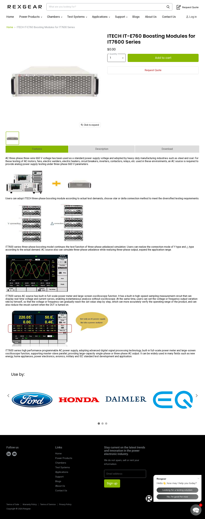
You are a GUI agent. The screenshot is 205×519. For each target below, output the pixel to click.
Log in (193, 16)
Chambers (54, 16)
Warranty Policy (30, 504)
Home (10, 16)
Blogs (136, 16)
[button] (195, 509)
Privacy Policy (65, 504)
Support (120, 16)
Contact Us (169, 16)
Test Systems (76, 16)
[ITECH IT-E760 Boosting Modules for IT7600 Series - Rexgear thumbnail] (12, 138)
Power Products (29, 16)
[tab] (36, 149)
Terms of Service (48, 504)
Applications (100, 16)
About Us (151, 16)
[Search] (168, 7)
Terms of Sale (12, 504)
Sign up (112, 483)
